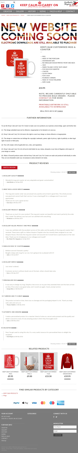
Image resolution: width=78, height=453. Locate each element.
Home (3, 15)
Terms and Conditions (18, 448)
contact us (45, 98)
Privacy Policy (9, 448)
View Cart (74, 6)
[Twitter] (56, 417)
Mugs (22, 15)
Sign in (3, 418)
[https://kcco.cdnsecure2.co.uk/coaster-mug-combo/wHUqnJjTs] (19, 63)
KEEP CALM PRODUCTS (13, 15)
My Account (5, 416)
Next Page (72, 172)
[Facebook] (53, 417)
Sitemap (3, 440)
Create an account (15, 418)
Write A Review (9, 167)
